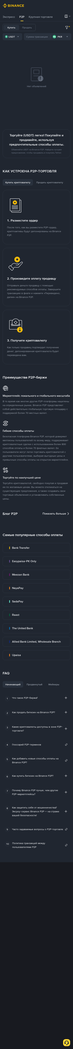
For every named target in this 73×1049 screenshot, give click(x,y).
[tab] (9, 17)
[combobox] (12, 36)
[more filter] (66, 27)
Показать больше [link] (54, 513)
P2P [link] (21, 17)
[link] (36, 548)
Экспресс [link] (9, 17)
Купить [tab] (11, 27)
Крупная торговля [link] (41, 17)
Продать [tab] (27, 27)
